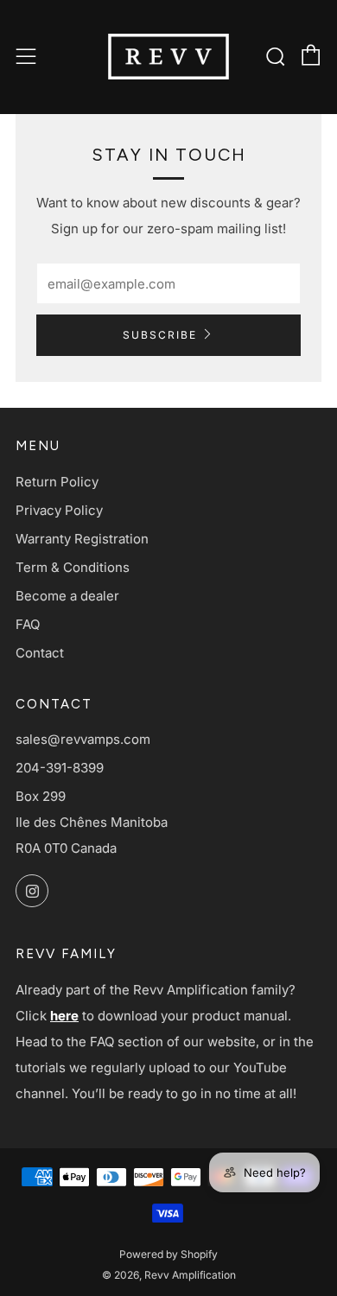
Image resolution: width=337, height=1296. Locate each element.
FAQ (28, 624)
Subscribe (160, 334)
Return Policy (57, 481)
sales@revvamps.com (83, 739)
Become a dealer (67, 596)
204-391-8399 (60, 767)
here (64, 1015)
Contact (40, 653)
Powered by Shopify (168, 1254)
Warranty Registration (82, 538)
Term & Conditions (73, 567)
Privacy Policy (59, 510)
